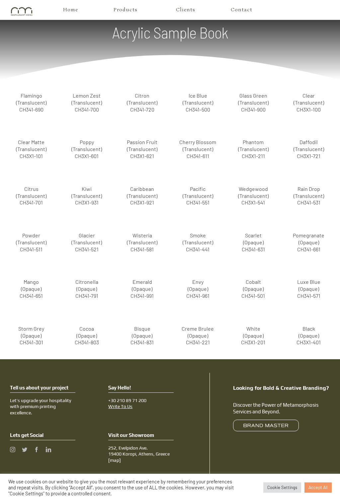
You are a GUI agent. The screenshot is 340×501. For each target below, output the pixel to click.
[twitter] (24, 449)
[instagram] (12, 449)
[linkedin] (48, 449)
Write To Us (120, 406)
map (114, 460)
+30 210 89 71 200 (127, 400)
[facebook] (36, 449)
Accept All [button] (318, 487)
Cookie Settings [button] (282, 487)
